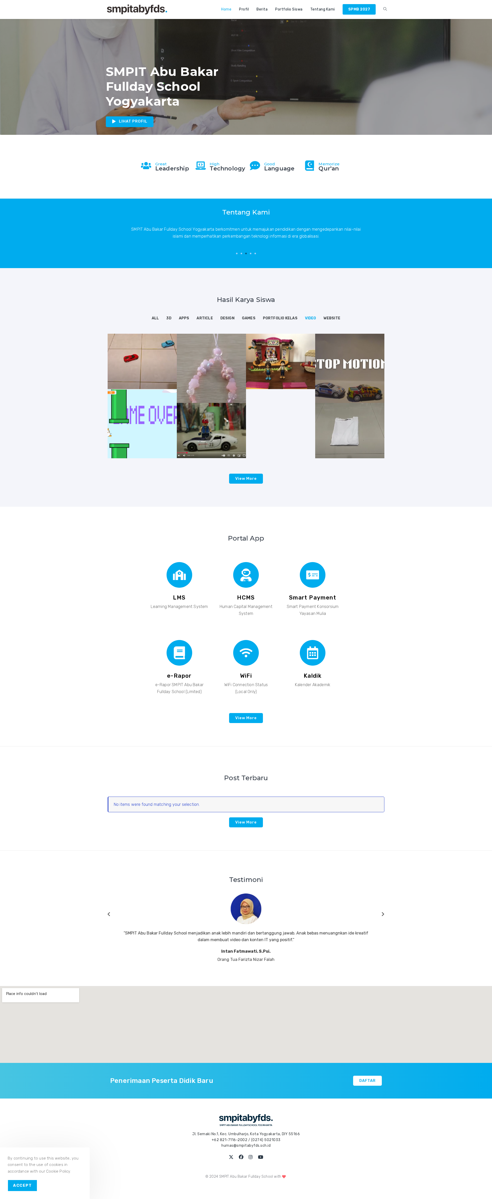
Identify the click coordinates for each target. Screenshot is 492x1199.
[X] (231, 1177)
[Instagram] (251, 1177)
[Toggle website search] (385, 9)
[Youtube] (260, 1177)
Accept (22, 1185)
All (155, 318)
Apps (184, 318)
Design (227, 318)
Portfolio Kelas (280, 318)
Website (331, 318)
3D (168, 318)
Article (205, 318)
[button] (237, 253)
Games (248, 318)
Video (310, 318)
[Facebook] (241, 1177)
